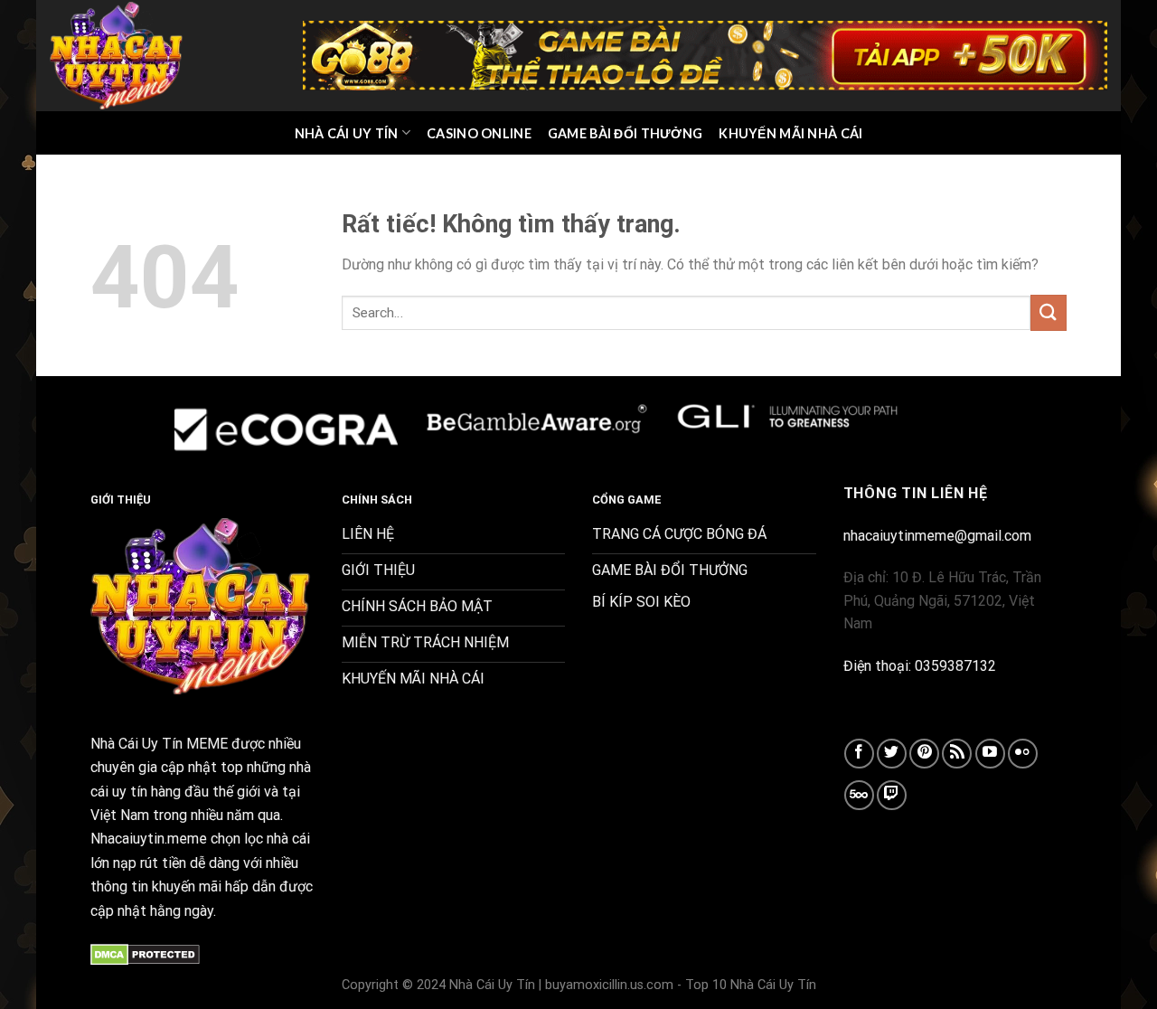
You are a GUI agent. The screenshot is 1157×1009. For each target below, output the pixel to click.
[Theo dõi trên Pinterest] (924, 754)
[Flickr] (1023, 754)
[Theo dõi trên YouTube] (990, 754)
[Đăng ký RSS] (957, 754)
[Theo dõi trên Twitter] (892, 754)
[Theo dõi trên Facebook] (859, 754)
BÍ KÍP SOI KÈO (641, 601)
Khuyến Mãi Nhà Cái (790, 133)
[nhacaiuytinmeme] (117, 55)
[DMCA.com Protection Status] (145, 953)
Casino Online (479, 133)
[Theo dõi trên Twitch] (892, 795)
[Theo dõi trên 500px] (859, 795)
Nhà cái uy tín (347, 133)
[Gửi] (1048, 312)
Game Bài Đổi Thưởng (625, 133)
